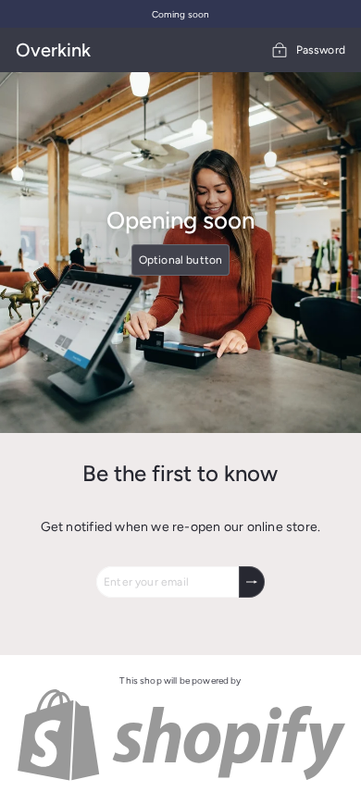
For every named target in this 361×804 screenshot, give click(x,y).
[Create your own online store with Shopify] (180, 779)
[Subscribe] (252, 582)
